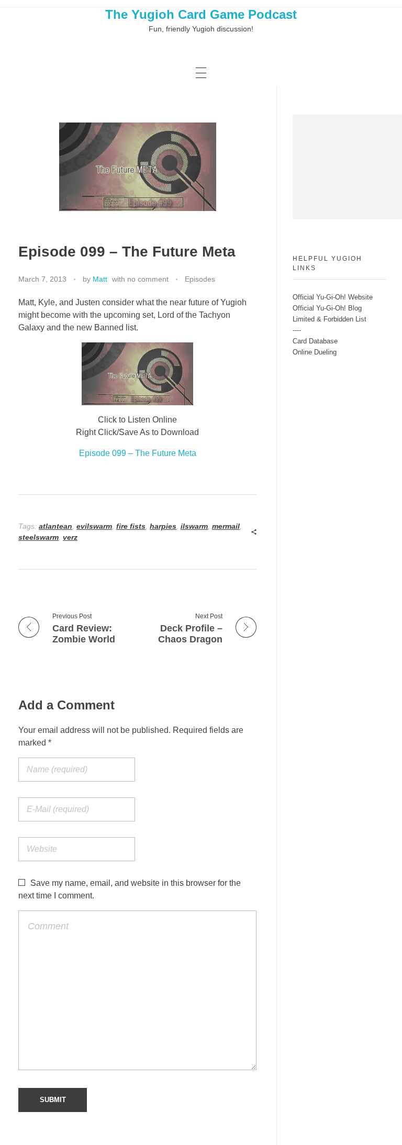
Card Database (315, 341)
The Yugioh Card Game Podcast (201, 14)
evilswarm (94, 526)
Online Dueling (315, 352)
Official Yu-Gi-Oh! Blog (327, 308)
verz (70, 537)
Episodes (200, 279)
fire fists (131, 526)
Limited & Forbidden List (329, 319)
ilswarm (194, 526)
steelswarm (38, 537)
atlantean (55, 526)
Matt (100, 279)
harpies (163, 526)
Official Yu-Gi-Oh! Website (333, 297)
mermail (226, 526)
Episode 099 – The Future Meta (137, 453)
